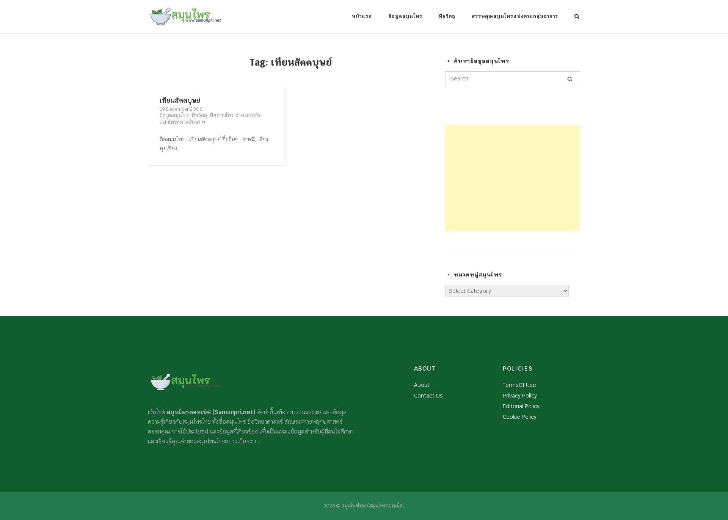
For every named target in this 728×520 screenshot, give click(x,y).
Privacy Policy (520, 395)
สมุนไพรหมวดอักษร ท (182, 122)
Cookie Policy (520, 416)
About (422, 385)
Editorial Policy (521, 406)
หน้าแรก (362, 16)
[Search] (570, 78)
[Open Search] (577, 17)
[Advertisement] (512, 178)
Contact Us (428, 395)
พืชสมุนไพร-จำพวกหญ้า (235, 115)
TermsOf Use (519, 385)
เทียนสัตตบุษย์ (180, 101)
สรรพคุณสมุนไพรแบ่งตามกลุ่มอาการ (515, 16)
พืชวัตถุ (447, 16)
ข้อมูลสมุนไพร (405, 16)
